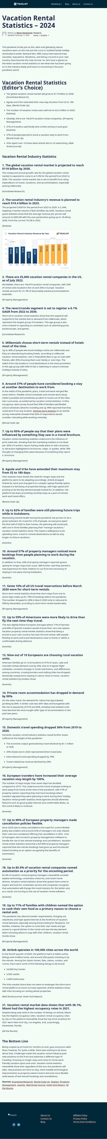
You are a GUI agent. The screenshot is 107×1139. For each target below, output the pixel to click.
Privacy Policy (80, 1118)
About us (76, 4)
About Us (45, 1115)
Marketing (55, 4)
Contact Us (46, 1118)
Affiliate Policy (80, 1115)
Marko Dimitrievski (25, 33)
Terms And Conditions (84, 1121)
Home (35, 35)
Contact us (88, 4)
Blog (67, 4)
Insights (44, 35)
